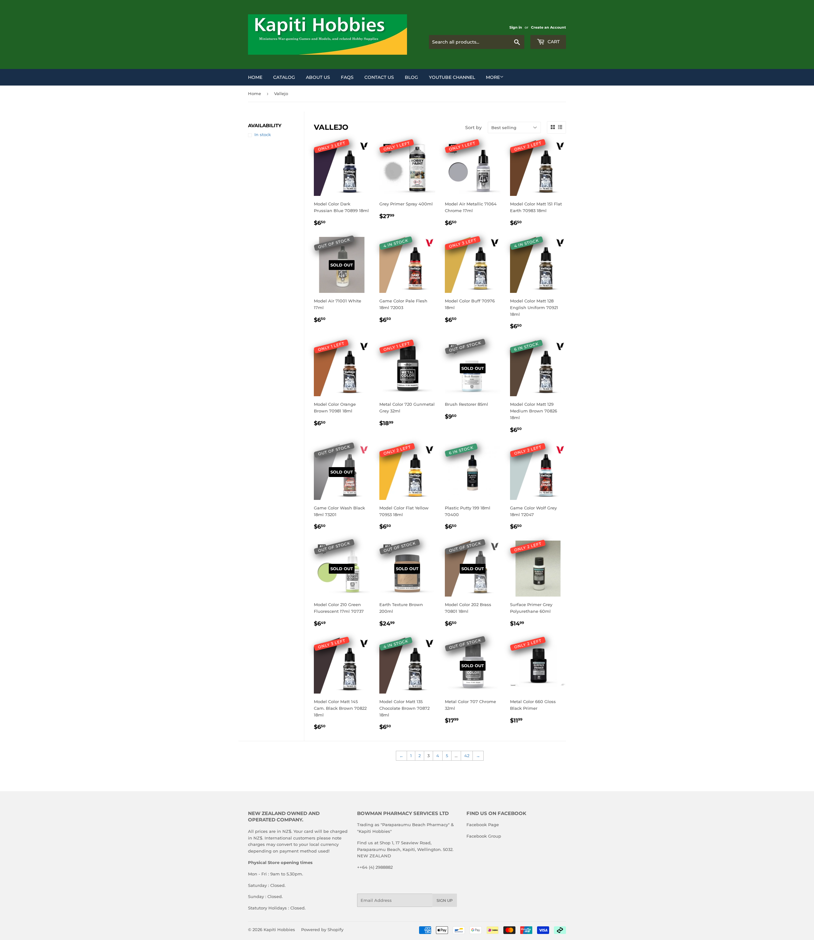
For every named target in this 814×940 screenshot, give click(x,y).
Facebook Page (482, 824)
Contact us (379, 77)
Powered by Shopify (322, 929)
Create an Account (548, 27)
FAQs (347, 77)
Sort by (473, 127)
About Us (318, 77)
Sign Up (445, 900)
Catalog (284, 77)
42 (466, 755)
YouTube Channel (452, 77)
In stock (262, 134)
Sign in (515, 27)
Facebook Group (483, 836)
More (493, 77)
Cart (553, 42)
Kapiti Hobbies (279, 929)
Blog (411, 77)
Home (255, 77)
